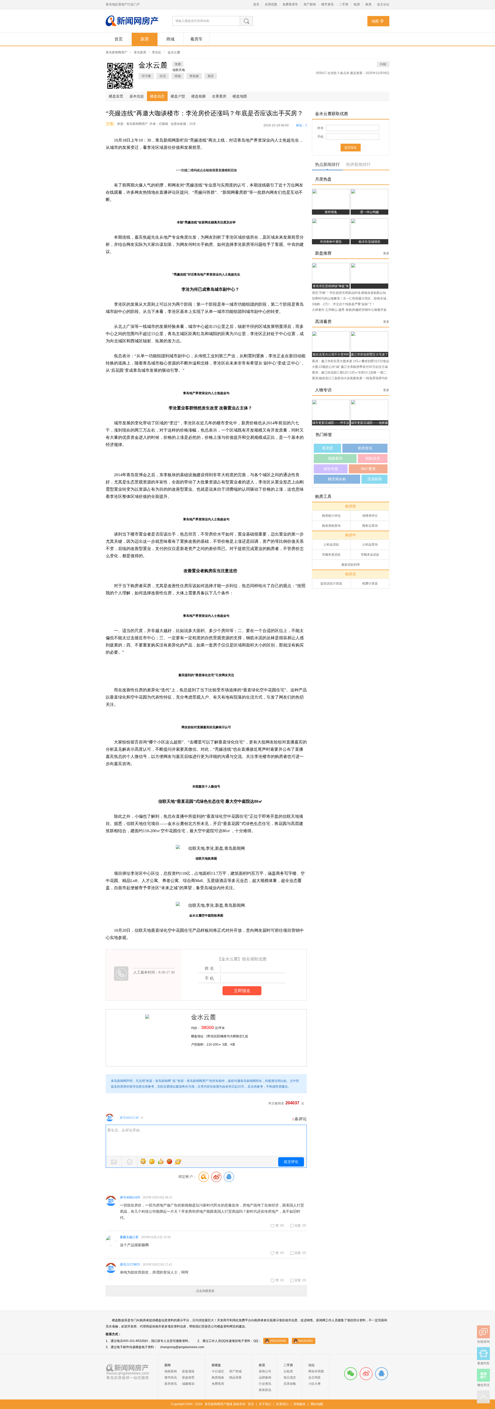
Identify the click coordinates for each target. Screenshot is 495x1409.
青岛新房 (140, 52)
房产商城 (235, 1371)
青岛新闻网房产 (116, 52)
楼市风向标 (337, 479)
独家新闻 (170, 1371)
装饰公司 (265, 1371)
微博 (366, 1373)
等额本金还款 (370, 554)
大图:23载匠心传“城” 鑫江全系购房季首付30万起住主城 (350, 367)
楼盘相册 (198, 96)
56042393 (305, 1341)
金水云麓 (174, 52)
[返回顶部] (483, 1396)
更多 (386, 253)
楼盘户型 (178, 96)
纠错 (383, 64)
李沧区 (156, 52)
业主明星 (314, 1377)
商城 (170, 39)
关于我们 (265, 1404)
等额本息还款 (331, 554)
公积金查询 (370, 544)
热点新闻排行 (327, 164)
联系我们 (282, 1404)
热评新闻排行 (358, 164)
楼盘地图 (240, 96)
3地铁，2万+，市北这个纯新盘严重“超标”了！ (343, 304)
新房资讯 (365, 448)
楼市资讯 (327, 4)
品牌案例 (265, 1377)
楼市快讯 (170, 1377)
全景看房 (219, 96)
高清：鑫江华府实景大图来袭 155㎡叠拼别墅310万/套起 (350, 361)
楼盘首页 (116, 96)
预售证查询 (370, 526)
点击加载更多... (206, 1291)
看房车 (196, 39)
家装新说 (265, 1390)
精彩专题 (331, 469)
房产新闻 (309, 4)
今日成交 (218, 1371)
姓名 (320, 128)
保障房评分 (370, 515)
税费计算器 (370, 583)
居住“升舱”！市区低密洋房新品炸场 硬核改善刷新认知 (349, 293)
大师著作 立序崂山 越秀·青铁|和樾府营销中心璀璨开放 (349, 310)
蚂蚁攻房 (373, 458)
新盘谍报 (188, 1371)
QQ (381, 1373)
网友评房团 (316, 1371)
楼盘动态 (157, 96)
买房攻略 (290, 1384)
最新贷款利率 (350, 564)
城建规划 (188, 1384)
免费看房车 (290, 4)
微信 (350, 1373)
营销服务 (299, 1404)
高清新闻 (374, 479)
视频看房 (335, 458)
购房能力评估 (331, 515)
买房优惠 (271, 4)
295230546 (278, 1341)
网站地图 (317, 1404)
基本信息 (136, 96)
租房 (357, 4)
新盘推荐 (188, 1377)
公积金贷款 (331, 544)
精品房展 (235, 1377)
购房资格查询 (331, 526)
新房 (145, 39)
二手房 (343, 4)
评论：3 (301, 125)
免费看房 (218, 1384)
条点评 (343, 73)
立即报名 (242, 991)
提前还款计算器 (331, 583)
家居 (368, 4)
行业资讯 (265, 1384)
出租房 (288, 1371)
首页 (256, 4)
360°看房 (368, 469)
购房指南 (218, 1377)
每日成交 (290, 1377)
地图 (375, 21)
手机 (320, 137)
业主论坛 (383, 4)
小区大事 (314, 1384)
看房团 (327, 448)
